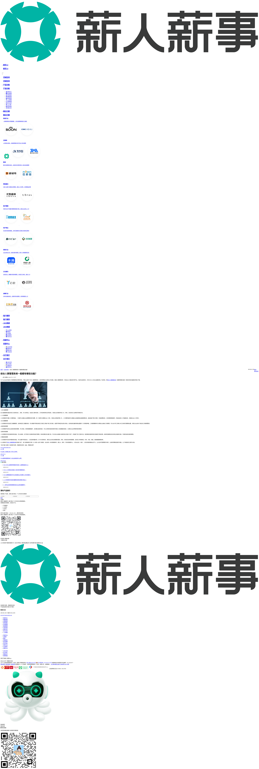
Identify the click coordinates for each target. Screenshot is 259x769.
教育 (4, 638)
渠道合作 (5, 654)
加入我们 (5, 652)
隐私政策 (3, 664)
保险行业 (5, 644)
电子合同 (5, 630)
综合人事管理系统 (111, 380)
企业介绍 (5, 650)
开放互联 (5, 627)
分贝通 (52, 664)
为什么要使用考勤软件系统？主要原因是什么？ (16, 465)
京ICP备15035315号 (31, 662)
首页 (2, 369)
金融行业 (5, 648)
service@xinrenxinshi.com (6, 615)
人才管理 (5, 632)
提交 (2, 498)
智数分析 (5, 629)
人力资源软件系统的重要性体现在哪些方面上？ (15, 479)
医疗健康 (5, 641)
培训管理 (5, 624)
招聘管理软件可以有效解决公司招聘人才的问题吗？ (17, 474)
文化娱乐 (5, 646)
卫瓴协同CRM (63, 664)
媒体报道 (5, 655)
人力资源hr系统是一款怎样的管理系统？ (14, 469)
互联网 (4, 636)
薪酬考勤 (5, 619)
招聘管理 (5, 621)
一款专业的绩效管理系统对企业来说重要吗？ (14, 484)
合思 (68, 664)
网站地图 (8, 664)
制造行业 (5, 635)
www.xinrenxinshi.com (6, 447)
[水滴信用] (23, 668)
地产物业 (5, 643)
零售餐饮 (5, 640)
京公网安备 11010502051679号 (45, 662)
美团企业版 (57, 664)
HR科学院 (6, 369)
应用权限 (13, 664)
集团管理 (5, 626)
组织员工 (5, 617)
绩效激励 (5, 622)
